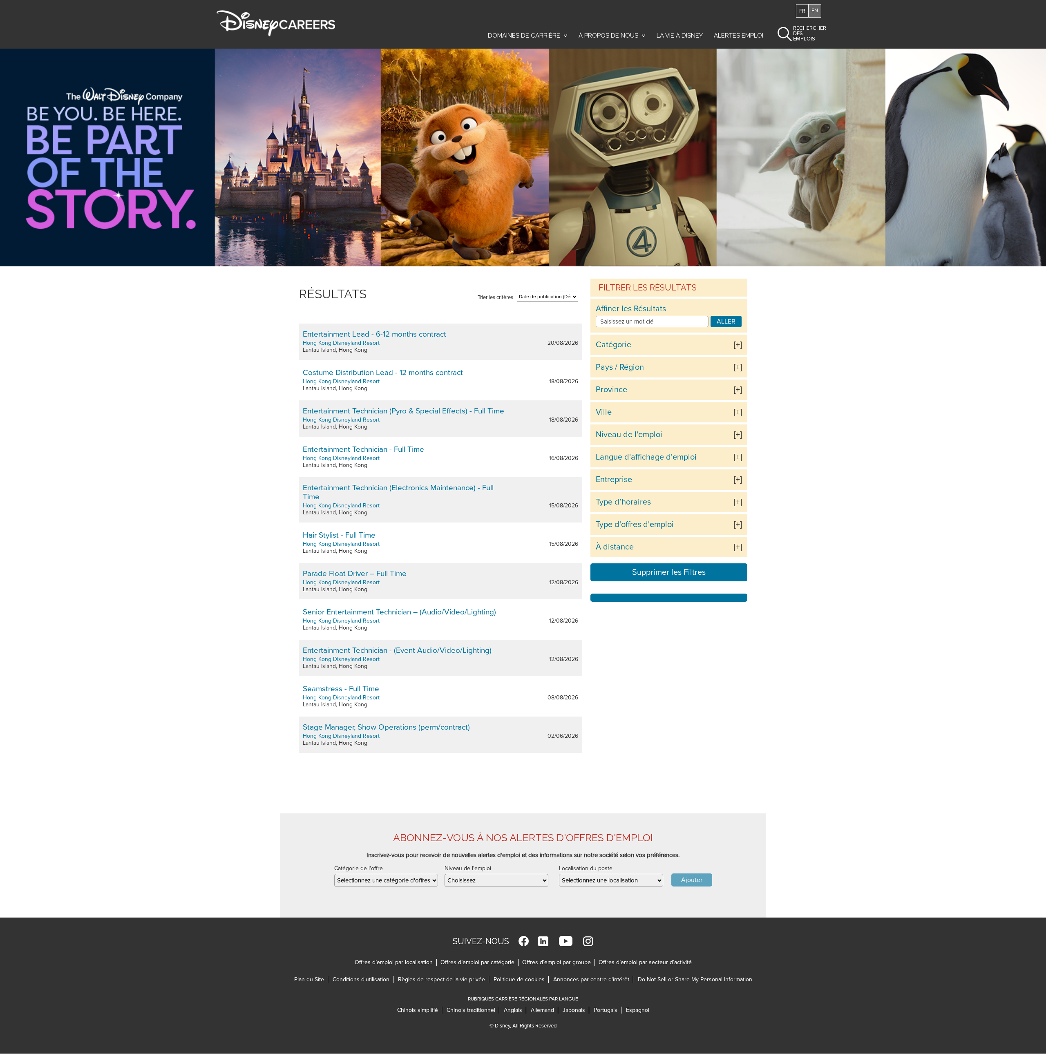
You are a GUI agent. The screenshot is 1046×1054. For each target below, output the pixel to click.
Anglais (515, 1010)
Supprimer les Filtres (669, 572)
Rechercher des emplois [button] (802, 33)
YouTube (566, 941)
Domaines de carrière (524, 35)
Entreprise (614, 480)
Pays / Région (620, 367)
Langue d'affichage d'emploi (646, 457)
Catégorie (613, 345)
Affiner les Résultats (631, 309)
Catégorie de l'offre (358, 868)
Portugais (607, 1010)
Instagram (588, 941)
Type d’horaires (623, 502)
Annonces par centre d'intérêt (593, 979)
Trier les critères (495, 297)
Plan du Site (309, 979)
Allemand (544, 1010)
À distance (615, 547)
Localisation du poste (585, 868)
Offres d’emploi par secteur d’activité (645, 962)
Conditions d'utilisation (363, 979)
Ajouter (691, 880)
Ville (604, 412)
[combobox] (386, 880)
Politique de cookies (521, 979)
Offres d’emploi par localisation (394, 962)
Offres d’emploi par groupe (556, 962)
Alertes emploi (738, 35)
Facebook (524, 941)
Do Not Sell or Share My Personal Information (695, 979)
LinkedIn (543, 941)
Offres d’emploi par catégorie (477, 962)
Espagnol (637, 1010)
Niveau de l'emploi (629, 435)
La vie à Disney (681, 35)
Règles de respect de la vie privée (443, 979)
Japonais (576, 1010)
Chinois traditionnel (473, 1010)
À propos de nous (608, 35)
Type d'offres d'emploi (635, 524)
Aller (726, 321)
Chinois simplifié (419, 1010)
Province (611, 390)
